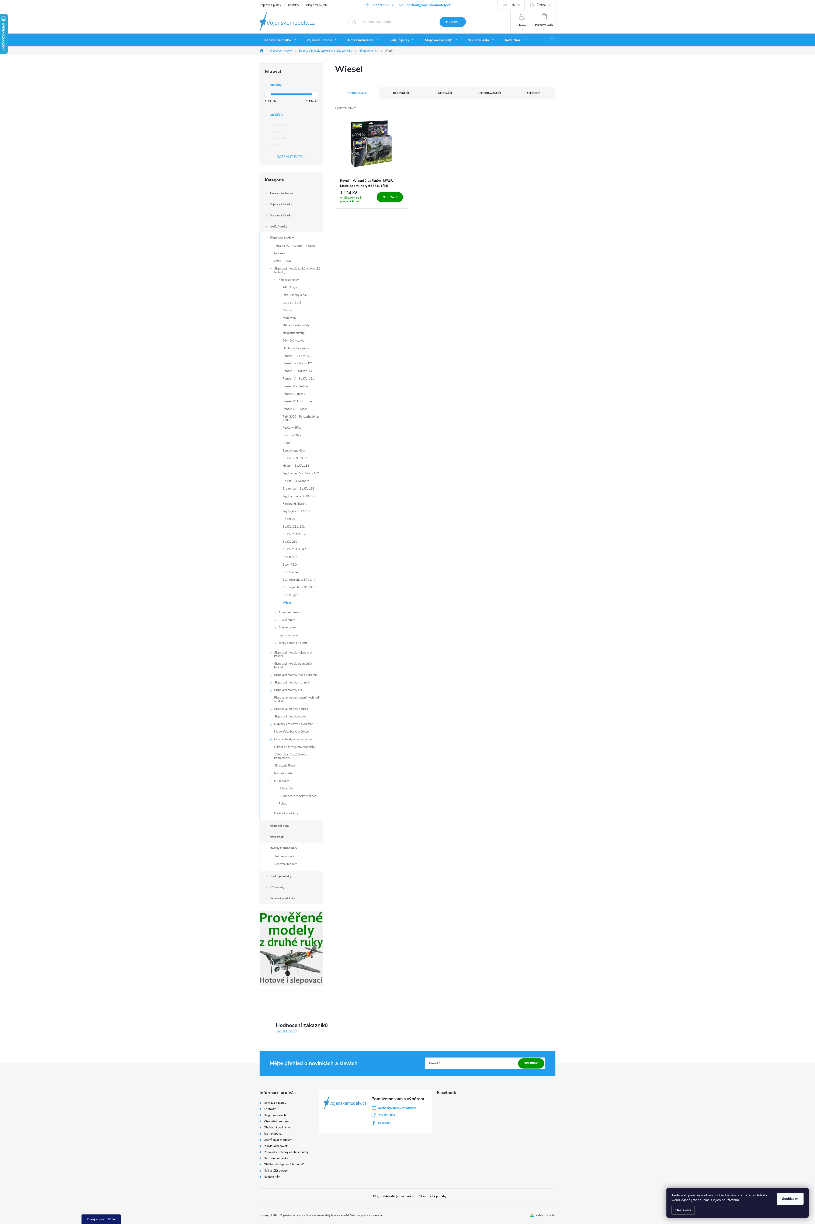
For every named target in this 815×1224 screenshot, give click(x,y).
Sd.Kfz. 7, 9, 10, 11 (295, 458)
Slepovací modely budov (290, 716)
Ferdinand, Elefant (294, 504)
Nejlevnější (401, 93)
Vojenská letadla (281, 204)
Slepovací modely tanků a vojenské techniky (297, 270)
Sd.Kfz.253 (290, 557)
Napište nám (272, 1177)
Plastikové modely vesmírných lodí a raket (296, 699)
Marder (287, 310)
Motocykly (289, 318)
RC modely (281, 781)
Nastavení (683, 1210)
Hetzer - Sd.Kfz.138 (296, 466)
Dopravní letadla (281, 215)
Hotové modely (284, 856)
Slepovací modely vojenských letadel (293, 654)
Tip (275, 145)
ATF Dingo (290, 287)
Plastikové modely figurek (291, 709)
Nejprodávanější (489, 93)
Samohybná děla (294, 451)
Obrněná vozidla (293, 341)
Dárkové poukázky (286, 813)
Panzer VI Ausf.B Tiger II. (299, 401)
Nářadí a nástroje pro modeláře (294, 747)
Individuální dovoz (276, 1146)
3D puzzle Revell (285, 766)
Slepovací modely (282, 238)
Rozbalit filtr (290, 156)
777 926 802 (386, 1115)
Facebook (384, 1123)
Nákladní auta (279, 826)
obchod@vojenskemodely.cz (397, 1108)
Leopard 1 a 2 (292, 303)
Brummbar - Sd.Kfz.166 (298, 489)
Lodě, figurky (278, 226)
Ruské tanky (286, 620)
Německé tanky (288, 280)
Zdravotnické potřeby (432, 1196)
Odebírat (531, 1063)
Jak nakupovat (273, 1134)
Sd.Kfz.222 (290, 519)
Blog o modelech (316, 5)
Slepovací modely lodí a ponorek (295, 675)
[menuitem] (281, 40)
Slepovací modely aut (288, 690)
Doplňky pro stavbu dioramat (293, 724)
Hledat (452, 22)
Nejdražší (445, 93)
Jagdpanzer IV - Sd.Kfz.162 (301, 473)
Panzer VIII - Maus (295, 409)
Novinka (278, 138)
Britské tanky (287, 627)
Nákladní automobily (296, 325)
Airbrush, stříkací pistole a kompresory (291, 756)
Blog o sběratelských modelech (393, 1196)
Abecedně (533, 93)
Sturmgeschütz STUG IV (299, 587)
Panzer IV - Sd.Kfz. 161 (298, 379)
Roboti (282, 804)
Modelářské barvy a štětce (291, 732)
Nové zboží (277, 837)
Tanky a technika (281, 193)
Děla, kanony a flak (295, 295)
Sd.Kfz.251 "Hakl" (294, 549)
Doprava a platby (270, 5)
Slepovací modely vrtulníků (292, 682)
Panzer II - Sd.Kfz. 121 (298, 363)
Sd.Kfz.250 (290, 542)
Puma (286, 443)
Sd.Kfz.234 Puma (294, 534)
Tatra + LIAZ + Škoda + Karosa (294, 246)
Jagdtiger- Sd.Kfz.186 (297, 511)
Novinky (279, 253)
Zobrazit (389, 197)
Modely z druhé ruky (283, 848)
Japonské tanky (288, 635)
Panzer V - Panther (295, 386)
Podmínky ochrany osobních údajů (286, 1152)
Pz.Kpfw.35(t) (292, 428)
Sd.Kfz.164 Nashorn (296, 481)
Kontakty (293, 5)
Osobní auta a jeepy (296, 348)
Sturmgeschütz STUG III (299, 580)
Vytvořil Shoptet (545, 1215)
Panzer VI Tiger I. (294, 394)
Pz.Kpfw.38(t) (292, 435)
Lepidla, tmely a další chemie (293, 739)
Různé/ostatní (283, 773)
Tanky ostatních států (292, 643)
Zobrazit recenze (287, 1031)
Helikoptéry (286, 788)
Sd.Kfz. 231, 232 (294, 527)
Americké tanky (288, 612)
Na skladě (280, 125)
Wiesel (287, 603)
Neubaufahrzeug (294, 333)
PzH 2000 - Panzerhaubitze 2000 (301, 418)
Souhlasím (790, 1198)
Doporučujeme (357, 93)
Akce (276, 132)
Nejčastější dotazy (276, 1171)
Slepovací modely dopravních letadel (293, 665)
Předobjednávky (280, 876)
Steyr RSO (290, 565)
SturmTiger (290, 595)
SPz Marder (290, 572)
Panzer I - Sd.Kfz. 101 (297, 356)
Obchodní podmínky (277, 1127)
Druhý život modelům (278, 1140)
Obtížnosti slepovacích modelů (284, 1164)
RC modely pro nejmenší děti (297, 796)
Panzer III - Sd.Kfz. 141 (298, 371)
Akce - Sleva (282, 261)
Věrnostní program (276, 1121)
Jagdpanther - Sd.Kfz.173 (299, 496)
